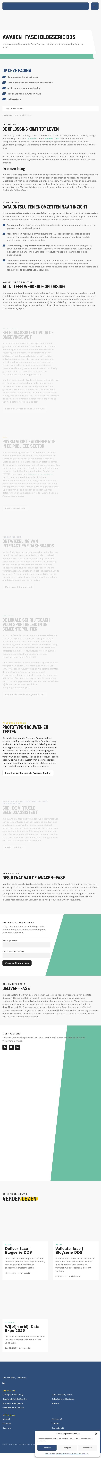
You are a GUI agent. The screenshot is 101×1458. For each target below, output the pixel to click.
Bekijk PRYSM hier (15, 508)
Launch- (33, 138)
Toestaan (47, 1448)
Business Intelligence (12, 1403)
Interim (55, 1403)
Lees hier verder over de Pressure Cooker (28, 773)
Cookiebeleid (50, 1454)
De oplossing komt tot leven (23, 77)
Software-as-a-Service (13, 1408)
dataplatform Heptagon (40, 474)
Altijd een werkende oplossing (24, 88)
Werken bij (57, 1419)
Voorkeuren (87, 1448)
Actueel (6, 1419)
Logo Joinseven (45, 6)
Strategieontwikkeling (12, 1394)
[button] (96, 1433)
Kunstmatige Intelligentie (14, 1399)
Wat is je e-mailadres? (13, 951)
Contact (55, 1423)
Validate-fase (52, 138)
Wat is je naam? (10, 940)
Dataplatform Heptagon (63, 1399)
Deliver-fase (14, 99)
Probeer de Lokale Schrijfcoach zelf (24, 694)
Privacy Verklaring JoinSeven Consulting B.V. (72, 1454)
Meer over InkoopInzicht (18, 587)
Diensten (6, 1423)
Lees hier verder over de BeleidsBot (24, 408)
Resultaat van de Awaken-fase (24, 93)
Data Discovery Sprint (62, 1394)
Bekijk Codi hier (13, 847)
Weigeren (67, 1448)
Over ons (6, 1428)
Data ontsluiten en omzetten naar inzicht (30, 82)
